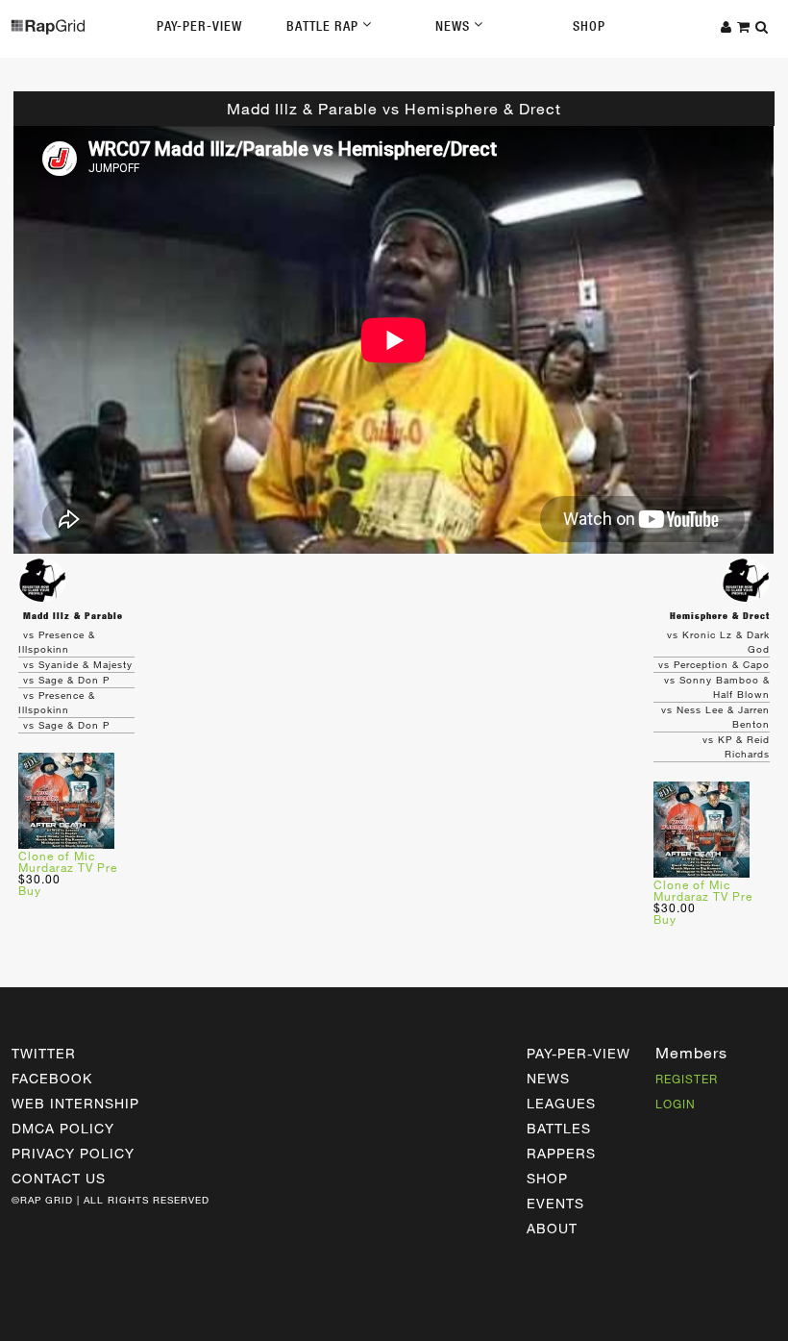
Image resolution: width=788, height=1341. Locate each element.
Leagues (561, 1103)
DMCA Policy (63, 1128)
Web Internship (75, 1103)
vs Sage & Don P (66, 679)
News (454, 26)
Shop (589, 26)
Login (675, 1103)
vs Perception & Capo (714, 664)
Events (555, 1203)
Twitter (44, 1053)
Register (686, 1078)
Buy (29, 890)
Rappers (561, 1153)
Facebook (52, 1078)
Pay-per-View (578, 1053)
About (552, 1228)
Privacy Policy (73, 1153)
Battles (559, 1128)
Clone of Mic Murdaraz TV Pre (67, 861)
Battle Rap (324, 26)
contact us (59, 1178)
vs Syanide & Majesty (78, 664)
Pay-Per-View (199, 26)
